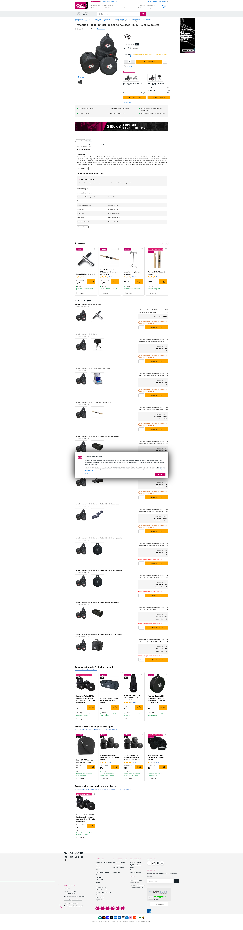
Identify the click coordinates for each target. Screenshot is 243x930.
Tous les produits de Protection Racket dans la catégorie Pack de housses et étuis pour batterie (103, 789)
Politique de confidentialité (137, 885)
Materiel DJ (99, 870)
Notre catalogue (117, 865)
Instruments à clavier (101, 890)
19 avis (158, 277)
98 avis (110, 277)
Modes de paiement (135, 862)
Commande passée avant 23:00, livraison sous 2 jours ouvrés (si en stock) (112, 8)
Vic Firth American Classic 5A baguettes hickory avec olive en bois (109, 272)
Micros (97, 875)
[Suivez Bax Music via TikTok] (153, 863)
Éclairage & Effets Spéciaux (103, 892)
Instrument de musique (102, 880)
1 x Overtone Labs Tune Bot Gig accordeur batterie (151, 375)
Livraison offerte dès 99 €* (87, 108)
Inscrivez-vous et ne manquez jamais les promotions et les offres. (162, 875)
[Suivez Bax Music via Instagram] (158, 863)
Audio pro (98, 867)
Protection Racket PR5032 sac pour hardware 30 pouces (109, 700)
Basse (97, 885)
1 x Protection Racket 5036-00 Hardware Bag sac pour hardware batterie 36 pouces (151, 610)
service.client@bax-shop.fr (75, 906)
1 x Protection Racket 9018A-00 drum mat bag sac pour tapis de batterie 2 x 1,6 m (151, 511)
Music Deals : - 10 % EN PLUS (104, 862)
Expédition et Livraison (136, 865)
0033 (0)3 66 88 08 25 (72, 903)
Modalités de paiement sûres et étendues (153, 113)
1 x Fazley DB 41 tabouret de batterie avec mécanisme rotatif (151, 341)
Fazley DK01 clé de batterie (85, 274)
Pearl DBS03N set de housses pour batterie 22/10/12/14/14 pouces (132, 757)
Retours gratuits (84, 113)
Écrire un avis (101, 29)
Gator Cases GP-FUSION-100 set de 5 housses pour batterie (157, 757)
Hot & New (98, 865)
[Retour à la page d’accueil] (78, 13)
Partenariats (116, 872)
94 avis (134, 277)
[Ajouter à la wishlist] (165, 61)
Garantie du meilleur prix (146, 8)
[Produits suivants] (166, 243)
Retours (132, 867)
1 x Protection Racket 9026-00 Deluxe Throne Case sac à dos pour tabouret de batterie (151, 642)
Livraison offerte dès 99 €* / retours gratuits (104, 5)
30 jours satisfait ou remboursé (147, 5)
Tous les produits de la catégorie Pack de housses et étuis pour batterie (96, 729)
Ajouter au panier (158, 327)
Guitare (98, 882)
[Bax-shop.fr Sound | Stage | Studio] (81, 5)
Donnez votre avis (159, 904)
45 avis (87, 277)
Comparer (82, 293)
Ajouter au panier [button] (150, 61)
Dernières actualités (118, 867)
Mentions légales (134, 882)
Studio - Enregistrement (102, 872)
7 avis (110, 762)
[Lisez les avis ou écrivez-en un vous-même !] (79, 29)
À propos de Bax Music (119, 862)
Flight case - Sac (100, 899)
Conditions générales (136, 880)
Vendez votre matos (135, 872)
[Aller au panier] (164, 6)
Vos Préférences (89, 474)
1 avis (134, 702)
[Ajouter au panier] (91, 281)
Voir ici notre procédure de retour (73, 900)
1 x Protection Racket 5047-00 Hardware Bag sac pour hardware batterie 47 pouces (151, 443)
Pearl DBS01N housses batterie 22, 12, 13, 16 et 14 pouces (109, 757)
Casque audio (99, 877)
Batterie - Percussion (101, 887)
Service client (135, 859)
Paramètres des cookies (137, 887)
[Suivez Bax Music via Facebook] (149, 863)
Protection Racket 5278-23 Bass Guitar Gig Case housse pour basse (133, 698)
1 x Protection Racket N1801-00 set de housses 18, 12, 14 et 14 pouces (150, 310)
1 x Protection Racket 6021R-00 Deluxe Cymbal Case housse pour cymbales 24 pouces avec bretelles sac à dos (151, 545)
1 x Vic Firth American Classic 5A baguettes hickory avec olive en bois (151, 409)
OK (161, 474)
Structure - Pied (100, 897)
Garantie (132, 870)
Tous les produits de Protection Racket (86, 670)
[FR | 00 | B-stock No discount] (121, 126)
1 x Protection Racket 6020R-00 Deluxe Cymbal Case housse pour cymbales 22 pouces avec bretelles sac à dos (151, 578)
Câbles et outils (100, 895)
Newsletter (116, 870)
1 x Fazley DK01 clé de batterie (147, 312)
